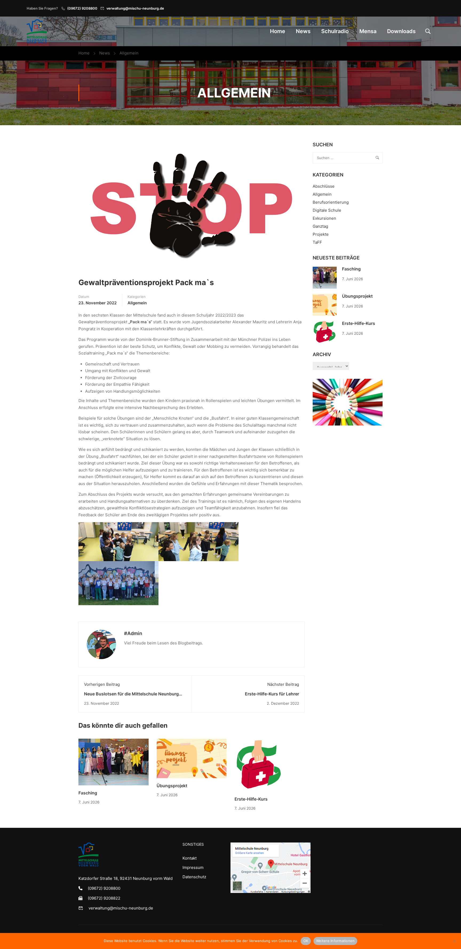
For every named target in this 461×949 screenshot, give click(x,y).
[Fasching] (113, 761)
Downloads (401, 31)
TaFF (317, 242)
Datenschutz (194, 876)
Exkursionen (324, 218)
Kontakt (189, 858)
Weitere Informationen (335, 941)
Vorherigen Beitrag (102, 684)
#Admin (133, 633)
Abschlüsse (324, 186)
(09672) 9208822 (104, 898)
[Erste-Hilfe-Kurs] (259, 764)
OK (305, 941)
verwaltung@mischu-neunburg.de (135, 8)
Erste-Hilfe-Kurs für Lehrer (272, 693)
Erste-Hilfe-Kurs (251, 799)
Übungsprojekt (172, 785)
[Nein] (454, 941)
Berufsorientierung (331, 202)
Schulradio (335, 31)
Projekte (321, 234)
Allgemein (129, 53)
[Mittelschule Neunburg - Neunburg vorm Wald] (37, 31)
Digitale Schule (327, 210)
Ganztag (320, 226)
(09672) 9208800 (82, 8)
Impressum (193, 867)
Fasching (87, 793)
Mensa (367, 31)
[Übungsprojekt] (192, 758)
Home (277, 31)
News (303, 31)
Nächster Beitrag (283, 684)
